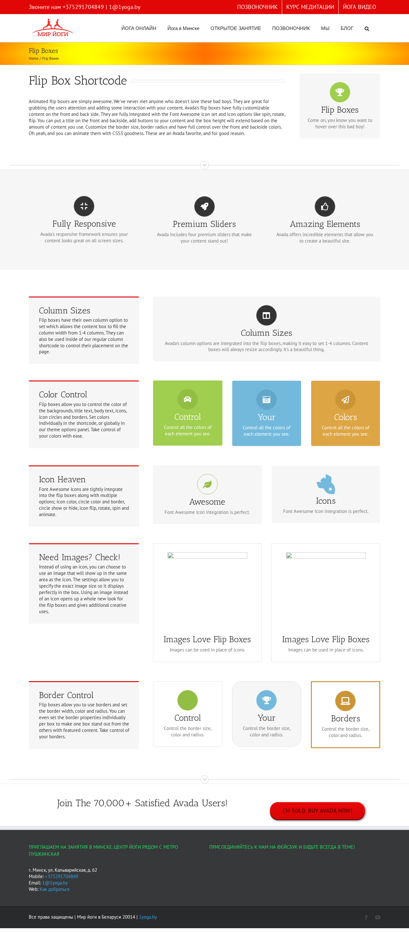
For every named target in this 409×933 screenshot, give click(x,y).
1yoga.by (148, 917)
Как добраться (54, 889)
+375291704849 (61, 876)
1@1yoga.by (124, 7)
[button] (367, 28)
